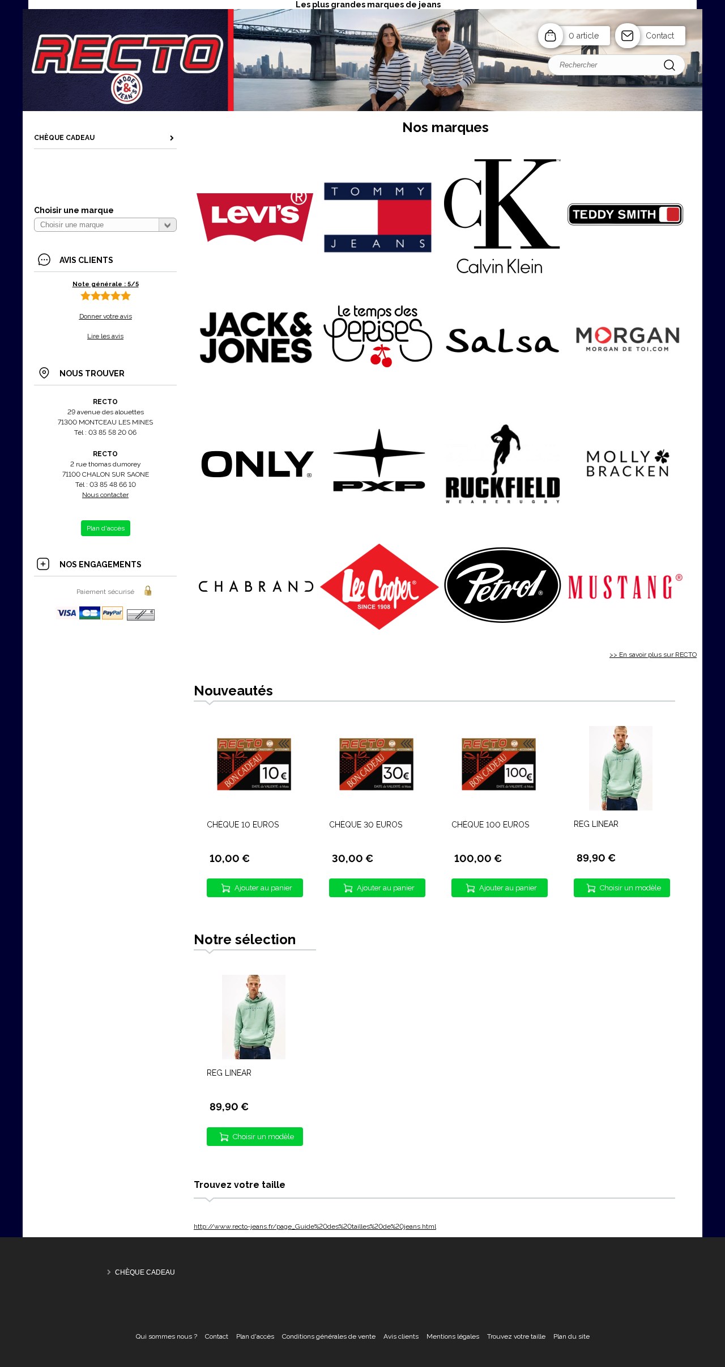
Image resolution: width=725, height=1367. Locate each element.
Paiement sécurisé (105, 592)
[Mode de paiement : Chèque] (140, 619)
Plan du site (571, 1336)
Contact (660, 35)
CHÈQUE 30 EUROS (365, 824)
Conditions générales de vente (329, 1336)
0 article (584, 35)
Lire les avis (105, 336)
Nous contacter (105, 495)
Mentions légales (453, 1336)
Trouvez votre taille (516, 1336)
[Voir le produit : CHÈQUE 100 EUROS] (498, 809)
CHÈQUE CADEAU (145, 1272)
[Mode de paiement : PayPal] (90, 619)
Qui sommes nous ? (166, 1336)
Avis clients (401, 1336)
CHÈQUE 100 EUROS (490, 824)
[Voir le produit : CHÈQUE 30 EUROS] (376, 809)
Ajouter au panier (263, 888)
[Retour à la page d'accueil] (362, 110)
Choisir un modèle (630, 888)
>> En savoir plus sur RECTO (653, 655)
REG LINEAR (596, 824)
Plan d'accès (255, 1336)
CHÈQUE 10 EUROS (243, 824)
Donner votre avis (105, 316)
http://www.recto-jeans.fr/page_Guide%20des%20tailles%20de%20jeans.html (315, 1226)
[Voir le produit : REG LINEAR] (620, 808)
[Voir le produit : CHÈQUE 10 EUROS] (253, 809)
